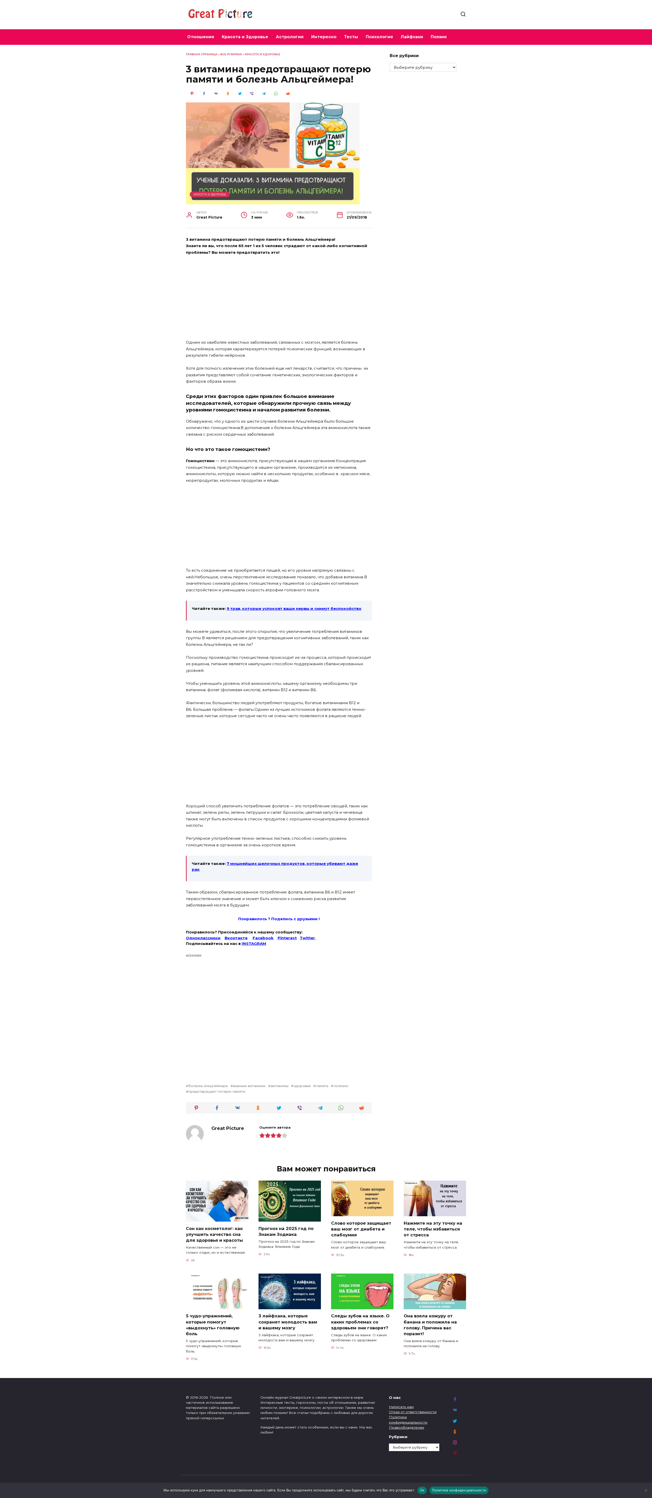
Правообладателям (406, 1427)
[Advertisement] (279, 297)
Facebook (263, 937)
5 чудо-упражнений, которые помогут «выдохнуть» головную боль (213, 1324)
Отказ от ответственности (413, 1412)
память (322, 1086)
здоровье (302, 1086)
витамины (279, 1086)
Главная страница (201, 54)
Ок (422, 1490)
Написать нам (401, 1407)
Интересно (323, 36)
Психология (379, 36)
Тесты (351, 36)
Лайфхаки (412, 36)
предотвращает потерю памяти (216, 1091)
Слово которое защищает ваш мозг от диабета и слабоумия (361, 1228)
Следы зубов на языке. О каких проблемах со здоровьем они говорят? (360, 1321)
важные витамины (249, 1086)
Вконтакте (236, 937)
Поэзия (439, 36)
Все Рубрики (231, 54)
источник (193, 955)
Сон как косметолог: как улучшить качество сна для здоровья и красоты (214, 1234)
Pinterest (287, 937)
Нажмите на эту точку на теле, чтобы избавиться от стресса (433, 1228)
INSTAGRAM (254, 943)
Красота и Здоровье (245, 36)
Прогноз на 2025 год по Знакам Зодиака (286, 1231)
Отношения (200, 36)
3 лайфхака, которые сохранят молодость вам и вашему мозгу (288, 1321)
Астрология (290, 36)
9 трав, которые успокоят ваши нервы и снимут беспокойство (294, 608)
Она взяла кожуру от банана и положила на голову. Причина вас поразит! (430, 1324)
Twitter (308, 937)
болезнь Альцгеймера (208, 1086)
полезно (341, 1086)
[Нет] (645, 1490)
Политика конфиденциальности (459, 1490)
